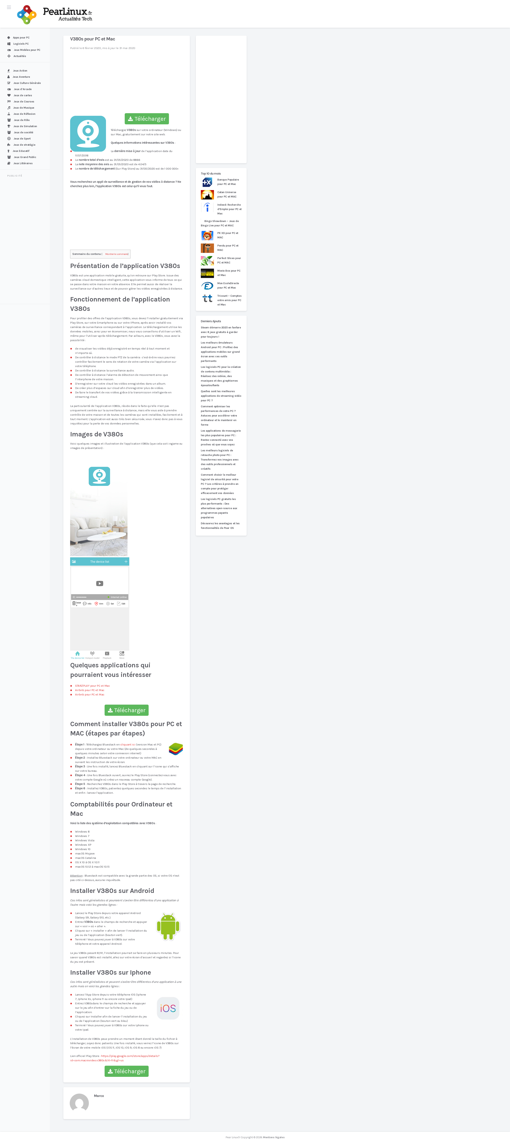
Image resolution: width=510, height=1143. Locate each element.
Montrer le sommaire (116, 253)
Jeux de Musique (23, 107)
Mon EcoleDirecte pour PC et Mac (228, 285)
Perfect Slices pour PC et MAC (229, 260)
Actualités (20, 56)
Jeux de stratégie (24, 144)
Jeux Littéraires (23, 163)
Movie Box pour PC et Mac (228, 273)
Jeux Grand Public (25, 157)
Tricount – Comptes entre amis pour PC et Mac (229, 300)
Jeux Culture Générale (27, 83)
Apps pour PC (21, 37)
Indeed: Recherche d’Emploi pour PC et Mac (229, 209)
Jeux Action (20, 70)
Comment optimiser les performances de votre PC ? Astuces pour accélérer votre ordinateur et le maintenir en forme (219, 415)
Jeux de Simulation (25, 126)
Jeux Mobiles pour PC (27, 50)
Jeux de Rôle (22, 120)
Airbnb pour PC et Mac (89, 690)
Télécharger (149, 118)
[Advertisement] (27, 241)
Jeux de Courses (24, 101)
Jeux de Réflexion (24, 114)
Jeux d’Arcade (23, 89)
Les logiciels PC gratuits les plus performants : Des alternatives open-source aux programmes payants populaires (219, 508)
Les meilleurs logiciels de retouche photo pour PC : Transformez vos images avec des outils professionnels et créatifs (219, 459)
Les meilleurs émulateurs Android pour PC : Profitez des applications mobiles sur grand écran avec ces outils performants (220, 352)
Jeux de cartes (23, 95)
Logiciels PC (21, 43)
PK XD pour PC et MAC (227, 235)
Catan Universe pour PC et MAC (226, 194)
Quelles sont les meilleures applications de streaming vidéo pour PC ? (221, 396)
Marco (99, 1096)
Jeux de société (23, 132)
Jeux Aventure (21, 77)
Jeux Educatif (21, 151)
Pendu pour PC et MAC (227, 248)
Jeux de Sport (22, 138)
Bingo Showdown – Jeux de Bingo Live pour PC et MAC (220, 223)
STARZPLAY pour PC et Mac (92, 685)
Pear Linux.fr (233, 1137)
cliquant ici (127, 744)
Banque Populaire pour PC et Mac (228, 182)
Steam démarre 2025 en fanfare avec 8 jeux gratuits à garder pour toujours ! (221, 332)
